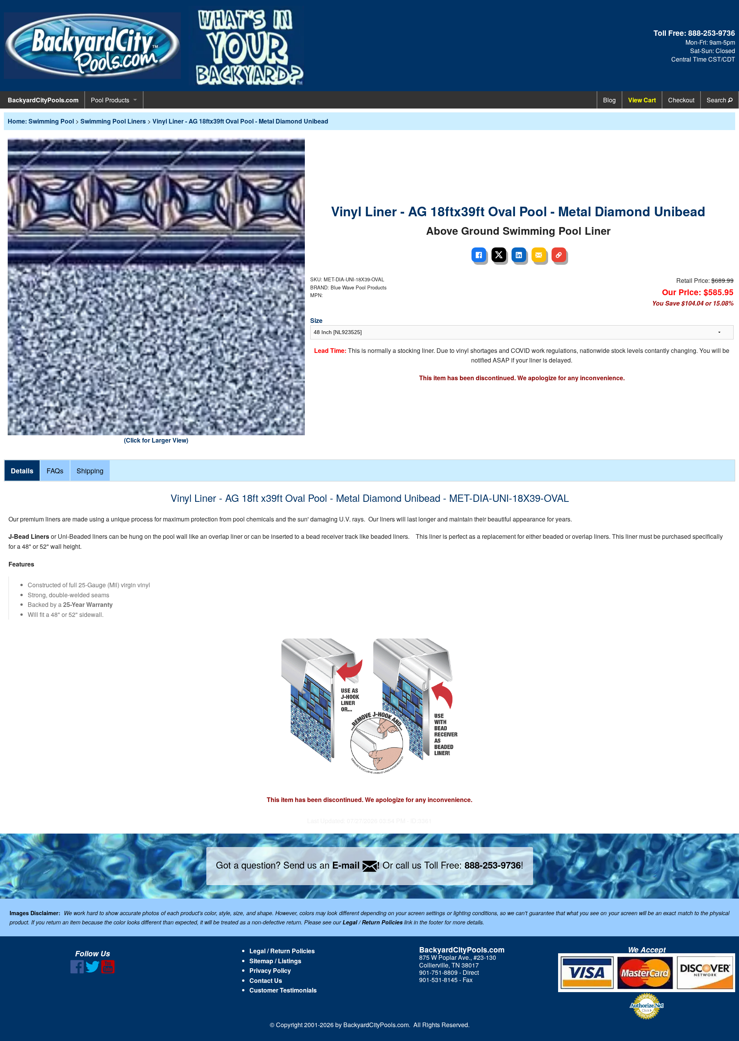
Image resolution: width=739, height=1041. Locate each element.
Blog (609, 99)
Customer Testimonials (283, 990)
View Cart (642, 99)
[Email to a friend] (539, 254)
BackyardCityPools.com (43, 99)
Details (22, 470)
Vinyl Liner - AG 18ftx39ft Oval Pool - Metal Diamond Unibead (240, 121)
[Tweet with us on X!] (92, 971)
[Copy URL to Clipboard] (559, 254)
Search (717, 99)
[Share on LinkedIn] (519, 254)
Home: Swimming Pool (41, 121)
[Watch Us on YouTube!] (108, 971)
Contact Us (265, 980)
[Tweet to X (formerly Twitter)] (499, 254)
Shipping (90, 470)
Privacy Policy (270, 970)
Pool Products (110, 99)
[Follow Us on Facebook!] (77, 971)
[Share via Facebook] (478, 254)
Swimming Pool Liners (113, 121)
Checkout (681, 99)
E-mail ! (356, 864)
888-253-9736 (711, 32)
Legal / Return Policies (282, 950)
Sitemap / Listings (275, 960)
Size (316, 320)
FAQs (55, 470)
